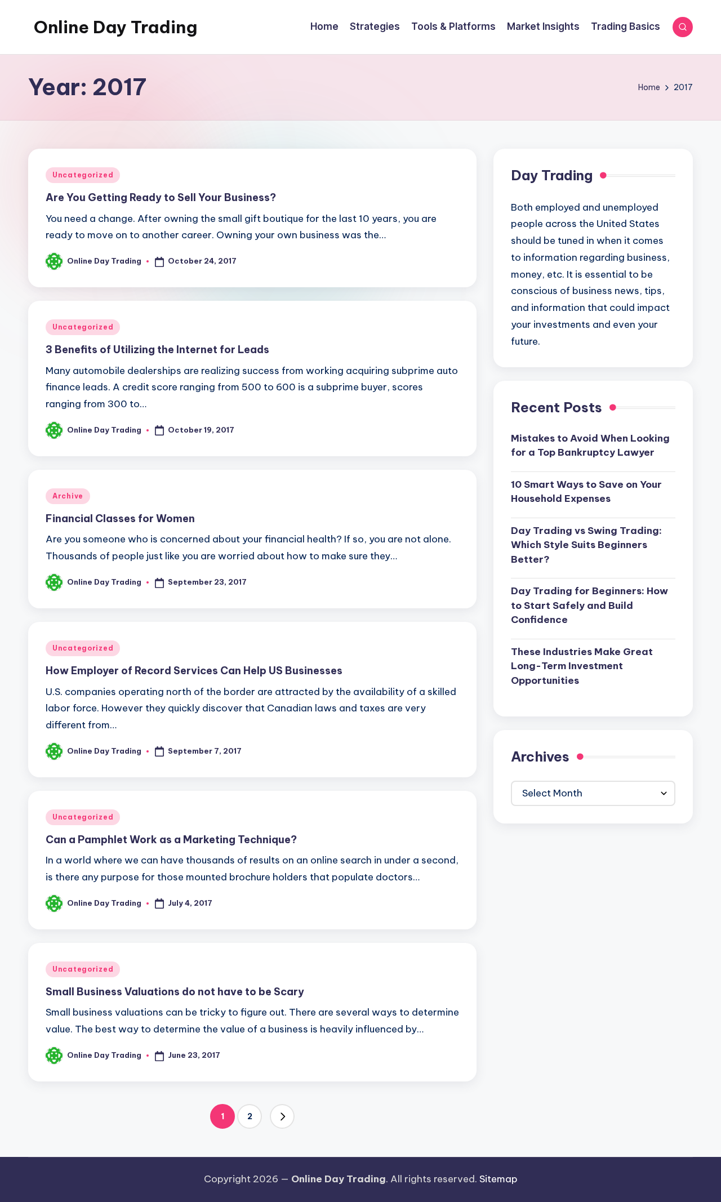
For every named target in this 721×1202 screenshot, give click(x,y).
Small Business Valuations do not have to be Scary (175, 991)
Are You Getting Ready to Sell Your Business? (161, 197)
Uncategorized (82, 175)
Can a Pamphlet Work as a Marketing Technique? (171, 839)
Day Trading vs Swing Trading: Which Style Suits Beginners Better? (586, 545)
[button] (282, 1116)
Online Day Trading (115, 27)
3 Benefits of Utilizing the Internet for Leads (157, 349)
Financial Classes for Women (120, 518)
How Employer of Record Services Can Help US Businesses (194, 670)
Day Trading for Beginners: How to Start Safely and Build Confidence (589, 605)
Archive (67, 496)
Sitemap (498, 1179)
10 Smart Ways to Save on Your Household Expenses (586, 491)
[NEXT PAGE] (282, 1116)
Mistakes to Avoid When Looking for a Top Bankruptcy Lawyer (590, 445)
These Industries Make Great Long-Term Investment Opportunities (582, 666)
